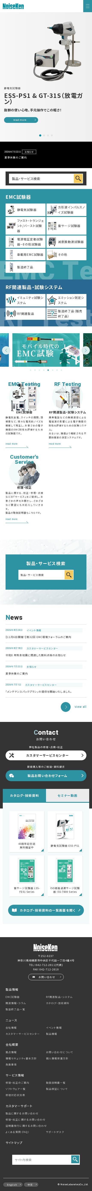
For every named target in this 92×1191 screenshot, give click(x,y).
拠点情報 (11, 1052)
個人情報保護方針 (57, 1058)
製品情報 (51, 1033)
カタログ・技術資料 (24, 795)
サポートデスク (55, 1132)
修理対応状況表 (15, 1095)
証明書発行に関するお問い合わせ (26, 1125)
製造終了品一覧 (15, 1009)
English (12, 1184)
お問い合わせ (47, 977)
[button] (40, 135)
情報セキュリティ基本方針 (21, 1058)
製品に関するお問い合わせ (22, 1113)
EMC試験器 (13, 997)
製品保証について (57, 1089)
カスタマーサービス (23, 1033)
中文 (30, 1184)
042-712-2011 (45, 965)
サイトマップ (14, 1142)
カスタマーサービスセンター (47, 755)
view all (80, 707)
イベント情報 (54, 1027)
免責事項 (11, 1064)
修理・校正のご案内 (17, 1082)
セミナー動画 (67, 795)
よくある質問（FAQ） (17, 1132)
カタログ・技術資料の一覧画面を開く (47, 910)
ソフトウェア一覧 (16, 1089)
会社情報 (11, 1027)
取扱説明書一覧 (56, 1082)
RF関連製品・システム (59, 997)
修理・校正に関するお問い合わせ (26, 1119)
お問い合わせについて (59, 1052)
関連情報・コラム (16, 1003)
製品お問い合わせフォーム (47, 775)
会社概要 (12, 1044)
